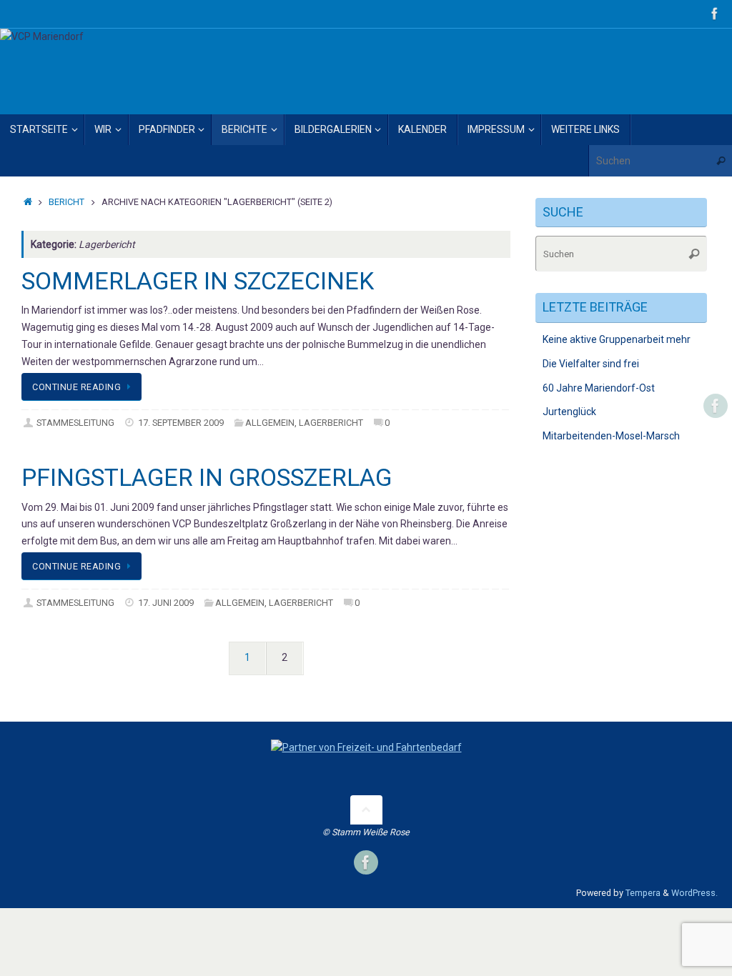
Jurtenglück (569, 411)
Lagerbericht (331, 422)
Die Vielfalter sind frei (591, 363)
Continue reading (76, 387)
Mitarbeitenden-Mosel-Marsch (611, 436)
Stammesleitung (75, 422)
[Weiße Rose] (715, 14)
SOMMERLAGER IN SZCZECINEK (197, 281)
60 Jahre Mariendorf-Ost (599, 388)
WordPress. (694, 892)
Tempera (643, 892)
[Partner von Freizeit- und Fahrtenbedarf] (366, 747)
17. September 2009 (181, 422)
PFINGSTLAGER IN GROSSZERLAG (206, 477)
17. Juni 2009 (166, 602)
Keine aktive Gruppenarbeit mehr (617, 339)
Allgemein (270, 422)
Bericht (66, 201)
